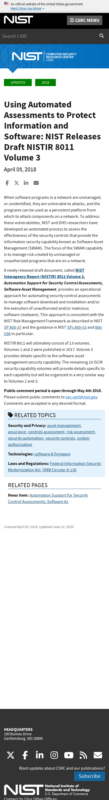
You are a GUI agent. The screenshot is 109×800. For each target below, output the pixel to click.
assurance (17, 432)
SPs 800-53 (77, 327)
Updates (18, 82)
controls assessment (46, 432)
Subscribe (90, 776)
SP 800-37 (12, 327)
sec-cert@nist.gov (81, 397)
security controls (60, 438)
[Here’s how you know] (54, 6)
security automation (26, 438)
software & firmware (52, 454)
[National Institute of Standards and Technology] (47, 789)
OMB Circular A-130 (59, 470)
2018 (45, 82)
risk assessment (80, 432)
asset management (64, 425)
